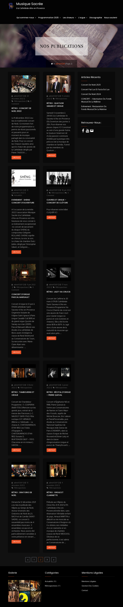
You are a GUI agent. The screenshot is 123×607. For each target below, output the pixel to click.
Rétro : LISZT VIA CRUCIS (58, 291)
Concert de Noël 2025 (91, 85)
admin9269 (18, 96)
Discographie (95, 17)
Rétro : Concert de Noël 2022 (21, 110)
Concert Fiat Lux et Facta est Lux (95, 89)
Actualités (18, 195)
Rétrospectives (20, 101)
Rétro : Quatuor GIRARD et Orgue (55, 104)
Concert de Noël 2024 (91, 94)
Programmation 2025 (48, 17)
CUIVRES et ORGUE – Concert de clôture (57, 201)
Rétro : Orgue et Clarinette (55, 494)
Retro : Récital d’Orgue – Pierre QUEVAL (59, 393)
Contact (85, 590)
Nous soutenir (110, 17)
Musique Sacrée (29, 4)
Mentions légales (89, 581)
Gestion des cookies (90, 586)
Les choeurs (68, 17)
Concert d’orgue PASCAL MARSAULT (21, 296)
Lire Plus (16, 157)
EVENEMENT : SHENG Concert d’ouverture (23, 201)
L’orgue (81, 17)
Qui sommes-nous (25, 17)
